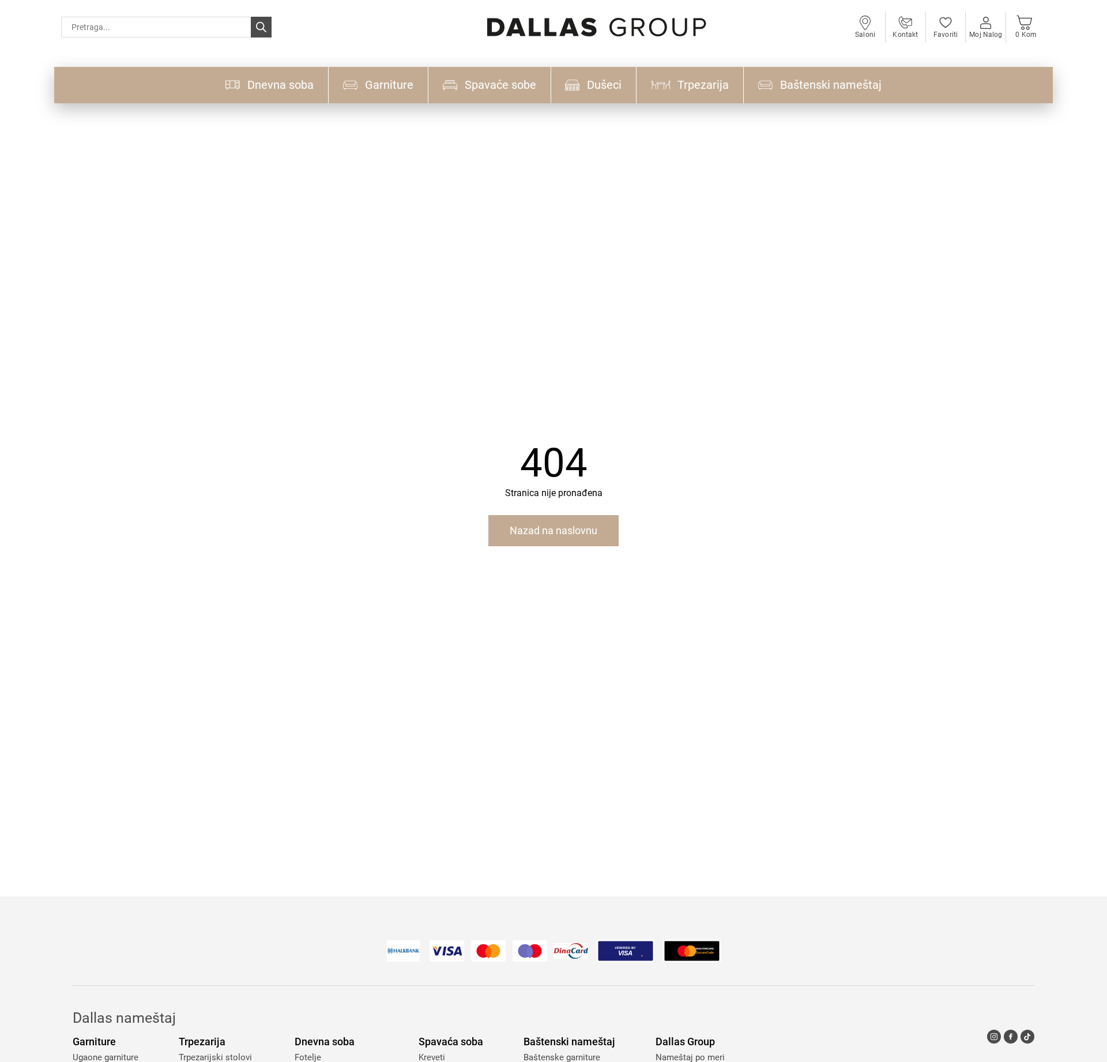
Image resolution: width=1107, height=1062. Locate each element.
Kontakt (905, 35)
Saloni (865, 35)
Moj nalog (985, 35)
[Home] (596, 27)
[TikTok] (1027, 1037)
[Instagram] (994, 1037)
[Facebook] (1011, 1037)
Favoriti (945, 35)
